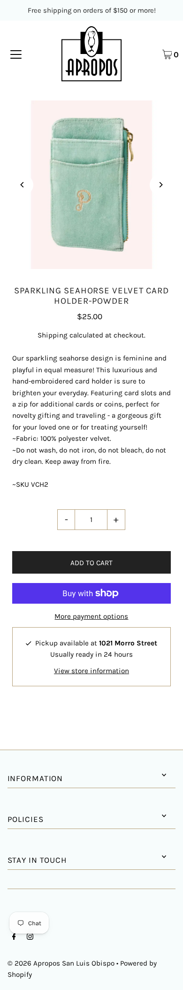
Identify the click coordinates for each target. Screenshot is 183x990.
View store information (91, 671)
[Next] (160, 184)
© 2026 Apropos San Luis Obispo (61, 963)
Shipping (53, 335)
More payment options (91, 616)
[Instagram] (30, 937)
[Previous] (22, 184)
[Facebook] (14, 937)
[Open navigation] (16, 54)
